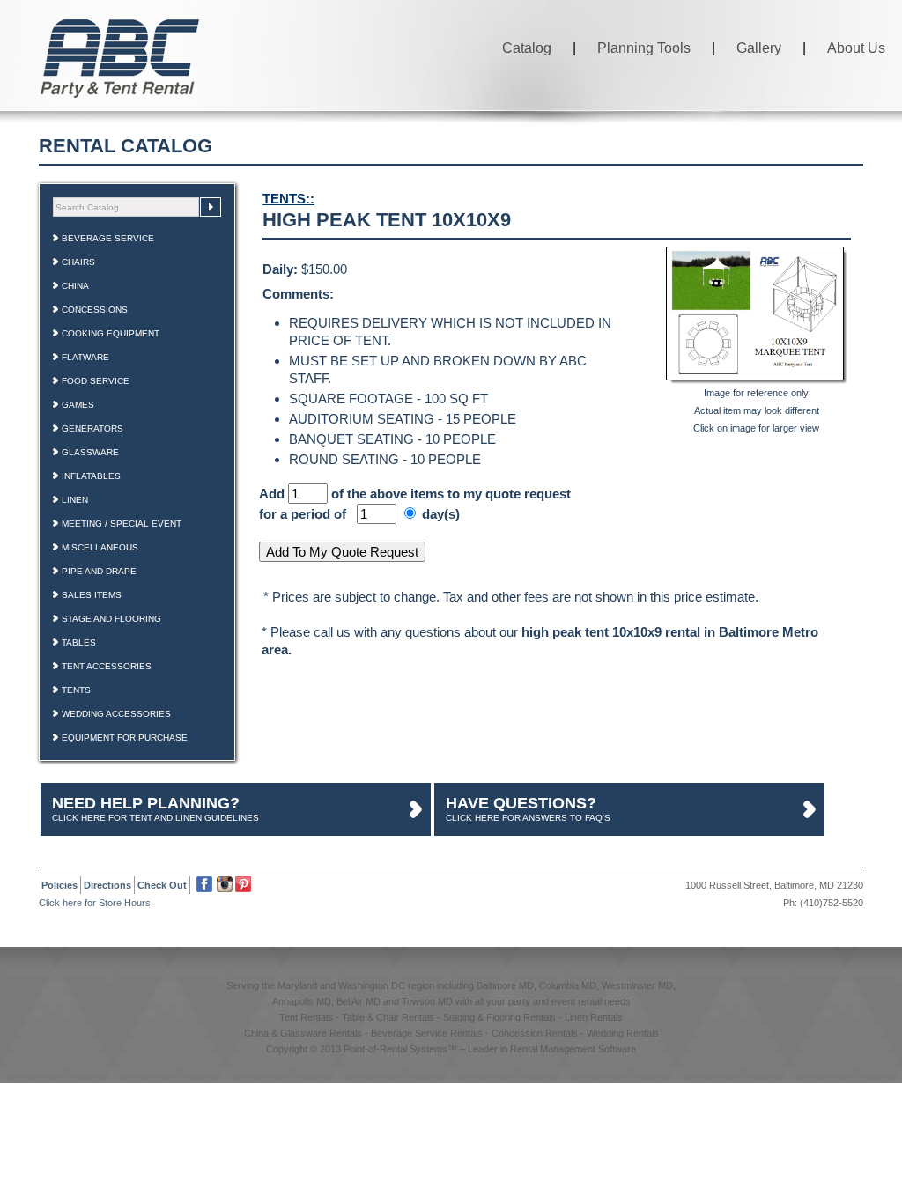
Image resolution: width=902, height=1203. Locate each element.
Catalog (526, 48)
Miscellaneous (100, 547)
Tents (76, 690)
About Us (856, 48)
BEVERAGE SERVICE (108, 238)
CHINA (75, 286)
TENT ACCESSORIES (107, 666)
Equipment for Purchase (125, 737)
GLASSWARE (90, 452)
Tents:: (288, 198)
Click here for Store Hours (95, 902)
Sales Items (92, 595)
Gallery (758, 48)
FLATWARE (85, 357)
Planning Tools (644, 48)
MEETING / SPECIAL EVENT (121, 523)
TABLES (79, 642)
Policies (59, 885)
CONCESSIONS (95, 309)
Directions (107, 885)
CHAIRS (78, 262)
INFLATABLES (91, 476)
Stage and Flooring (111, 619)
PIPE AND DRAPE (99, 571)
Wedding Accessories (116, 714)
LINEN (75, 500)
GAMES (78, 405)
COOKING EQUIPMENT (110, 333)
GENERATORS (92, 428)
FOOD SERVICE (95, 381)
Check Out (162, 885)
